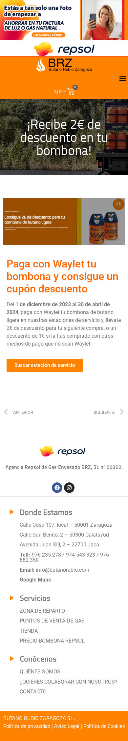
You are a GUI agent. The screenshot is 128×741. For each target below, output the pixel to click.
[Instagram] (69, 487)
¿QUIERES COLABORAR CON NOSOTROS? (68, 682)
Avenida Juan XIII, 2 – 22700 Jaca (59, 544)
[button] (122, 78)
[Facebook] (57, 487)
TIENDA (29, 631)
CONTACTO (33, 691)
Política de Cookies (104, 726)
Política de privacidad (26, 726)
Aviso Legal (66, 726)
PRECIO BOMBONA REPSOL (52, 641)
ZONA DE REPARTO (42, 611)
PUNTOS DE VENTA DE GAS (52, 621)
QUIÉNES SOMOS (40, 671)
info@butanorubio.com (62, 570)
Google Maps (35, 580)
